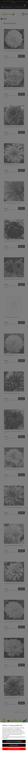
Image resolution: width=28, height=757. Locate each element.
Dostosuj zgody (14, 745)
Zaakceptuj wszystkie (14, 748)
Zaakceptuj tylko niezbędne (14, 741)
